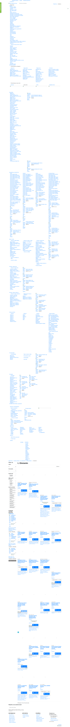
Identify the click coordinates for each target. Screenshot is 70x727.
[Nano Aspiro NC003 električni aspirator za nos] (30, 378)
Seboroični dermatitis (39, 78)
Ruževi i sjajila (12, 112)
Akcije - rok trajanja (14, 415)
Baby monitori (25, 248)
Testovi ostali (12, 391)
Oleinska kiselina (52, 328)
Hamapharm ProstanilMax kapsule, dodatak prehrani (43, 305)
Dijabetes (11, 27)
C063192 (30, 650)
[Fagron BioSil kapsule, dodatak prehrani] (37, 370)
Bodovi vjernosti (27, 453)
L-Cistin (50, 344)
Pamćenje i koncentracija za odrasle (16, 15)
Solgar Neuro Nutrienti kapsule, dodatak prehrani (33, 485)
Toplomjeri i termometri (27, 243)
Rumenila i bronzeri (13, 113)
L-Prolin (50, 350)
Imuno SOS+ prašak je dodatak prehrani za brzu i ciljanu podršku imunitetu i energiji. (22, 669)
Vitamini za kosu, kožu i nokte (16, 44)
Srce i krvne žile (13, 33)
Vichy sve (11, 204)
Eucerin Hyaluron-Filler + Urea (28, 190)
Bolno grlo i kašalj (13, 9)
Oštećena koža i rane (14, 107)
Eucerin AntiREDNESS (27, 176)
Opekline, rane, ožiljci (14, 53)
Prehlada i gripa (13, 6)
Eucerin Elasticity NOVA (27, 189)
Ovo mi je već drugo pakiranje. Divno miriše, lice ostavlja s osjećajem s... (12, 529)
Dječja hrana (12, 248)
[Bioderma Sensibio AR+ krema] (29, 169)
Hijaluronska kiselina (39, 316)
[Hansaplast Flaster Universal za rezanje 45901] (20, 388)
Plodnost (37, 261)
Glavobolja (12, 24)
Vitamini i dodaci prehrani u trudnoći (41, 264)
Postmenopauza (13, 32)
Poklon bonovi (13, 416)
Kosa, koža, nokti (13, 52)
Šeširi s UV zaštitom (52, 75)
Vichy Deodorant (13, 191)
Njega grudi (25, 78)
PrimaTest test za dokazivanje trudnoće (24, 382)
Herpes (11, 58)
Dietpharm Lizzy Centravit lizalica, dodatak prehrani (55, 249)
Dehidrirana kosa (39, 79)
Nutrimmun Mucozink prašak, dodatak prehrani (56, 497)
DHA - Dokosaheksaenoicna (54, 316)
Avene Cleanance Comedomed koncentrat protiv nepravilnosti (42, 194)
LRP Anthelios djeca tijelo (53, 178)
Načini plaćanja (26, 447)
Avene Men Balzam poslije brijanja (42, 301)
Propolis (50, 334)
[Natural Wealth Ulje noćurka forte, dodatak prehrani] (24, 281)
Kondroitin (37, 319)
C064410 (19, 689)
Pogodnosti (13, 409)
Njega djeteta (12, 241)
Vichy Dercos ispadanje (14, 181)
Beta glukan (38, 321)
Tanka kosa (38, 81)
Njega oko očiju (13, 73)
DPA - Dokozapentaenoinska (54, 319)
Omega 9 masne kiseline (53, 327)
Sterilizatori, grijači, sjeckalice (28, 246)
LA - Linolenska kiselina (53, 326)
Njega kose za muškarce (14, 304)
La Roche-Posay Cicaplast (53, 180)
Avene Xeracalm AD (39, 190)
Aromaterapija (13, 354)
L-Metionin (50, 343)
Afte (11, 57)
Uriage (12, 433)
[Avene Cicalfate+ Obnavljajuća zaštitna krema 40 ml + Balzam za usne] (26, 414)
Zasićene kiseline (52, 329)
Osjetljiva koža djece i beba (15, 243)
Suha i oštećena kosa (39, 72)
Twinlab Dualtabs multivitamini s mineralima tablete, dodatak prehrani (44, 498)
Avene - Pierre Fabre (14, 429)
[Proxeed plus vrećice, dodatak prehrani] (37, 295)
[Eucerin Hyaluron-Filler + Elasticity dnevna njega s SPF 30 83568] (24, 222)
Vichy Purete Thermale (14, 187)
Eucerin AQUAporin (26, 178)
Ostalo (11, 160)
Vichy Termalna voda (14, 188)
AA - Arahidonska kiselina (53, 325)
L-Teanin (50, 345)
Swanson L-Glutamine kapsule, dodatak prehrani (22, 686)
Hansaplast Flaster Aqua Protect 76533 (13, 550)
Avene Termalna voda (39, 185)
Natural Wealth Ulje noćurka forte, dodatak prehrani (30, 281)
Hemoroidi (12, 38)
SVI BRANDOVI (42, 432)
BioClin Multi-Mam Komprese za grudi (29, 270)
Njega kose (12, 128)
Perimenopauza (13, 31)
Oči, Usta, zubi (12, 55)
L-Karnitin (50, 340)
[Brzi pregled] (23, 481)
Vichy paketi (12, 205)
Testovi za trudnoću (13, 382)
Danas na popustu (14, 408)
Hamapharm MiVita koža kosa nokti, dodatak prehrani (33, 616)
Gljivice (11, 54)
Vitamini (12, 313)
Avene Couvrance (39, 180)
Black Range (42, 563)
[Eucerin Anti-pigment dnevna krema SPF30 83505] (24, 199)
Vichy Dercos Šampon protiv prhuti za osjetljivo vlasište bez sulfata (17, 231)
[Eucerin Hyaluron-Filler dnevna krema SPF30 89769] (29, 163)
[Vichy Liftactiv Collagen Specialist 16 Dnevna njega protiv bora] (11, 222)
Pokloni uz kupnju (14, 417)
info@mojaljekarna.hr (54, 720)
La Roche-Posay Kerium (53, 184)
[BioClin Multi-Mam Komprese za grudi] (24, 270)
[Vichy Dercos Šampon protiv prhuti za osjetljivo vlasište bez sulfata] (11, 231)
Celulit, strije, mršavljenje (27, 69)
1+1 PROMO (13, 411)
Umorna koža (12, 102)
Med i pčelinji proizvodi (53, 331)
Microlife (30, 430)
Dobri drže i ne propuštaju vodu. (12, 557)
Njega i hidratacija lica (14, 70)
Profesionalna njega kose (14, 161)
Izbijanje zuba (12, 252)
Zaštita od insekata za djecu (15, 153)
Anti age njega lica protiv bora (15, 71)
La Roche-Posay (51, 173)
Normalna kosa (38, 73)
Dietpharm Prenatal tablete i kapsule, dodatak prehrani (29, 275)
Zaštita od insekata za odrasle (15, 154)
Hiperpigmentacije (13, 105)
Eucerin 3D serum (26, 187)
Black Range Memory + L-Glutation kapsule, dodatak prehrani (45, 561)
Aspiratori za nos (13, 384)
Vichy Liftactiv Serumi (14, 198)
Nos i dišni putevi (13, 10)
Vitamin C (12, 316)
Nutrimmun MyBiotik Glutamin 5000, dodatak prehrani (56, 604)
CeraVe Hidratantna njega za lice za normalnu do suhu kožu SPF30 (36, 96)
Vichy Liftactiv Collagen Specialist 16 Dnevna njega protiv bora (17, 222)
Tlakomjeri (12, 376)
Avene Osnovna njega (39, 177)
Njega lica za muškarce (14, 75)
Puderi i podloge (13, 110)
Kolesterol (12, 36)
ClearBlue (31, 432)
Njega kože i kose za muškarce (15, 300)
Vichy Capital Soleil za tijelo (15, 178)
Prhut (37, 70)
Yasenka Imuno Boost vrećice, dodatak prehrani (56, 573)
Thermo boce (12, 399)
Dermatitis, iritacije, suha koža (15, 125)
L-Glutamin (50, 339)
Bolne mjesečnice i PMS (40, 247)
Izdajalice (11, 400)
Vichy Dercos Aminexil (14, 179)
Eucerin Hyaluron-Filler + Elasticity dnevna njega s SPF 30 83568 (30, 222)
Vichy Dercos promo (13, 180)
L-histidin (50, 351)
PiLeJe (18, 535)
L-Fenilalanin (51, 338)
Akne (37, 84)
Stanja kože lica (13, 101)
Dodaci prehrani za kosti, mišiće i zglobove (18, 41)
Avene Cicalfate (38, 178)
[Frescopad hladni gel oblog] (30, 384)
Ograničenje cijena (28, 420)
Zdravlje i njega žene (40, 240)
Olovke (11, 115)
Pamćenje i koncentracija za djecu (16, 14)
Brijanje (11, 301)
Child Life (40, 429)
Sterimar (40, 431)
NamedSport (31, 688)
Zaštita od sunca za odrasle (54, 70)
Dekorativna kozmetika (14, 109)
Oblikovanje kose (39, 76)
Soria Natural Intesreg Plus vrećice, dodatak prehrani (44, 647)
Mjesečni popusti (15, 0)
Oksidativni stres (13, 20)
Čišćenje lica (12, 69)
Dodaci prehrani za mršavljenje (41, 254)
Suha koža (12, 106)
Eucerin (24, 173)
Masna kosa (38, 71)
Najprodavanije (12, 718)
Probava (11, 45)
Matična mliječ (51, 333)
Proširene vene (12, 37)
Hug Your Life (31, 428)
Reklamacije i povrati (27, 449)
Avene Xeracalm (38, 189)
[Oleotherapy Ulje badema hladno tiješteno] (37, 360)
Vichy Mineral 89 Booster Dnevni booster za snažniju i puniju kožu (16, 211)
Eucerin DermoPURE (26, 180)
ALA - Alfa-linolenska (52, 317)
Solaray (21, 433)
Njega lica (12, 93)
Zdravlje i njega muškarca (15, 293)
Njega (37, 258)
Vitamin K (11, 319)
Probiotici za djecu (13, 51)
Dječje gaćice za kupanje (53, 76)
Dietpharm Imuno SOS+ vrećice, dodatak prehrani (22, 660)
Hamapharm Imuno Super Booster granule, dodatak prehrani (22, 561)
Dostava (26, 445)
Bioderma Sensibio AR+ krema (36, 169)
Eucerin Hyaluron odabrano (28, 184)
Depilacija (24, 75)
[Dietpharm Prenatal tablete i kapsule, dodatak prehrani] (24, 276)
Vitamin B (11, 315)
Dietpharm (22, 427)
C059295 (30, 619)
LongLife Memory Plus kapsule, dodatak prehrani (56, 534)
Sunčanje (11, 142)
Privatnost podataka (27, 455)
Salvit (40, 428)
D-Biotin (50, 342)
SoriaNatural (42, 649)
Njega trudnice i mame (40, 242)
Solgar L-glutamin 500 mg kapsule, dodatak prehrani (22, 484)
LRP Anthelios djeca (52, 179)
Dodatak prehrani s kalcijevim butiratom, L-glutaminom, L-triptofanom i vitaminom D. (56, 656)
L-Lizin (50, 346)
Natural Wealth (22, 429)
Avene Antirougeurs (39, 175)
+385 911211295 (53, 718)
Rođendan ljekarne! (26, 0)
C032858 (19, 487)
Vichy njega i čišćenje (14, 202)
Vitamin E (11, 318)
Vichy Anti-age (12, 203)
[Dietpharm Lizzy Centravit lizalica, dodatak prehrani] (50, 250)
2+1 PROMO (13, 412)
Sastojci (37, 313)
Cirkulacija (12, 39)
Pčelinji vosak (51, 336)
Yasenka (30, 649)
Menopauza (12, 25)
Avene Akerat (38, 174)
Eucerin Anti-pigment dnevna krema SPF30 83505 (30, 199)
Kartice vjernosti (14, 414)
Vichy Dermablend (13, 192)
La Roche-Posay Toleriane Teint (54, 199)
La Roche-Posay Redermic (53, 190)
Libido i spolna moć (13, 296)
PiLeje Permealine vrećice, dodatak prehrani (21, 533)
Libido (37, 260)
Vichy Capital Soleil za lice (15, 177)
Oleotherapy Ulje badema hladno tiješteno (42, 360)
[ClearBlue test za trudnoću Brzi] (20, 377)
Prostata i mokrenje (13, 295)
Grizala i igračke (26, 247)
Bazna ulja (12, 355)
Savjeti (21, 0)
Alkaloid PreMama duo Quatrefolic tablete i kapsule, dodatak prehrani (30, 288)
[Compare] (22, 481)
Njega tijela (25, 70)
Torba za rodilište (27, 251)
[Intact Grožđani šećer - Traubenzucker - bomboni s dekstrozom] (10, 537)
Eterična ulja (12, 356)
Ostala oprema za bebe (27, 250)
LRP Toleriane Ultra (52, 196)
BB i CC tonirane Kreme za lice (15, 76)
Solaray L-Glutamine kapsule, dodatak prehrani (33, 533)
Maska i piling (12, 74)
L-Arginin (50, 341)
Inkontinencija (12, 394)
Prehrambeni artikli (27, 355)
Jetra (11, 62)
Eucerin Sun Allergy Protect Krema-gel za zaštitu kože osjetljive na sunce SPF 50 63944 (30, 209)
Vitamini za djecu (13, 321)
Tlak (11, 35)
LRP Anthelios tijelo (52, 176)
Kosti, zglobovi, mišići (14, 40)
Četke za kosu (12, 159)
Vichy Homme (12, 189)
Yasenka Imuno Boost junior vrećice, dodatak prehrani (33, 647)
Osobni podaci (25, 714)
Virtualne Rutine (28, 408)
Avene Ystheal (38, 188)
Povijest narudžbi (26, 715)
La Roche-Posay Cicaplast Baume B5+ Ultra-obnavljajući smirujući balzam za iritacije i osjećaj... (55, 230)
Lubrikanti (37, 256)
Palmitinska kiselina (52, 330)
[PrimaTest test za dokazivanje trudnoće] (20, 382)
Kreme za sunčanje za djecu (54, 69)
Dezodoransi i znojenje (27, 76)
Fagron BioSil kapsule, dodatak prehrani (43, 370)
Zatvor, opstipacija (13, 47)
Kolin (36, 317)
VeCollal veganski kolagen (40, 323)
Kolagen (37, 320)
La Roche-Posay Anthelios (53, 174)
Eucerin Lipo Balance (26, 195)
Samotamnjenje (51, 73)
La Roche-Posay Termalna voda (54, 181)
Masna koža (12, 103)
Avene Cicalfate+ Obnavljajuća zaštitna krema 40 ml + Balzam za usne (32, 414)
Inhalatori (11, 379)
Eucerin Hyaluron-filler (27, 182)
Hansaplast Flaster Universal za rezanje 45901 (25, 388)
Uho (10, 11)
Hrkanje (11, 30)
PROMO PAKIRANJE (14, 413)
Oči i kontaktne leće (13, 56)
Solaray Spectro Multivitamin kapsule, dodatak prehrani (44, 533)
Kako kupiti (26, 451)
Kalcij (24, 315)
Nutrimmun (53, 499)
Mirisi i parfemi (12, 114)
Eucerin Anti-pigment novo (28, 175)
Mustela (40, 427)
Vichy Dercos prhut (13, 183)
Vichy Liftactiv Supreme (14, 197)
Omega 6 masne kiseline (53, 320)
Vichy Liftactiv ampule (14, 196)
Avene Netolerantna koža (40, 182)
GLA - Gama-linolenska (53, 323)
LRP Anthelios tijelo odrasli (53, 177)
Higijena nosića (12, 251)
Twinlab (41, 500)
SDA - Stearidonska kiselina (54, 318)
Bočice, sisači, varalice (27, 244)
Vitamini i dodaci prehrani (40, 259)
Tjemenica (12, 254)
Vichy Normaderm (13, 185)
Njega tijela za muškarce (14, 303)
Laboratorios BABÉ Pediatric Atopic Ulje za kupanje (55, 255)
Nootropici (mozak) (13, 19)
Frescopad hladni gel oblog (34, 384)
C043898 (19, 536)
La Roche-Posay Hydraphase (54, 183)
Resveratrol (38, 322)
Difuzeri (11, 359)
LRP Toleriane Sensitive (53, 198)
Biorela (21, 430)
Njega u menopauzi (39, 249)
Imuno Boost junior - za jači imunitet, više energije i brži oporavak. (33, 656)
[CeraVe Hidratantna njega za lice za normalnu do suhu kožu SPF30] (29, 96)
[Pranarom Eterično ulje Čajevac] (37, 355)
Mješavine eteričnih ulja (14, 357)
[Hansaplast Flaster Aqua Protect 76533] (10, 550)
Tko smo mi (11, 714)
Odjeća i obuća (12, 390)
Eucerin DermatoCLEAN (27, 179)
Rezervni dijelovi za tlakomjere (13, 378)
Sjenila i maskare (13, 111)
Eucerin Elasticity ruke (27, 188)
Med (49, 332)
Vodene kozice (12, 255)
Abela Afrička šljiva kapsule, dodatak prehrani (42, 309)
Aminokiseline (51, 337)
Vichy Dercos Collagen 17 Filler (15, 184)
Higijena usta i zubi (13, 59)
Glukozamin (38, 315)
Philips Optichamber (13, 398)
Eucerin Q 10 (25, 181)
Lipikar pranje (51, 186)
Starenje (12, 84)
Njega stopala (25, 71)
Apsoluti (11, 358)
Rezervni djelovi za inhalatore (13, 381)
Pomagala (12, 375)
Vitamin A (11, 314)
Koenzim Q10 (38, 318)
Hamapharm (22, 428)
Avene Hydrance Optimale (40, 183)
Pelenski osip (12, 244)
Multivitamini (12, 320)
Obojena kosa (38, 77)
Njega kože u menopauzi (14, 26)
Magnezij (24, 316)
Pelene (24, 249)
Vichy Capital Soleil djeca (14, 175)
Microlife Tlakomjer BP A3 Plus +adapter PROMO (25, 394)
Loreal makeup (12, 116)
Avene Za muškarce (39, 184)
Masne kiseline (52, 313)
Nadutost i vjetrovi (13, 49)
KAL (20, 432)
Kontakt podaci (26, 444)
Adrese (24, 717)
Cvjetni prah (51, 335)
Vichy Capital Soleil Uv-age (15, 176)
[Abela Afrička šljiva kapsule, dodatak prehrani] (37, 309)
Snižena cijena (11, 715)
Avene (37, 173)
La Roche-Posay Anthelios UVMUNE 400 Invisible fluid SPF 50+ (56, 204)
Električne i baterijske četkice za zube (17, 60)
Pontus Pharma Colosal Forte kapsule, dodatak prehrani (56, 647)
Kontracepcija (12, 287)
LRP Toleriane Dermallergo (53, 197)
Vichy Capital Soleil (13, 174)
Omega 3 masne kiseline (53, 314)
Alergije (11, 23)
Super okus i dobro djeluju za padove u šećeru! (12, 544)
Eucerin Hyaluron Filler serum (28, 183)
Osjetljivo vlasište (39, 74)
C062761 (19, 663)
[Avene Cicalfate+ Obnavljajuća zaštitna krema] (37, 200)
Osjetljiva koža (52, 84)
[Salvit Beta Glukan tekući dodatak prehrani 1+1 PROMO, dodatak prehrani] (50, 243)
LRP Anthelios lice (52, 175)
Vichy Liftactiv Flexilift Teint (15, 201)
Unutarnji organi (13, 61)
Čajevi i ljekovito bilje (27, 354)
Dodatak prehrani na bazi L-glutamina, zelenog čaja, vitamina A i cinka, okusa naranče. (22, 542)
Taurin (50, 348)
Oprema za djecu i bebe (28, 240)
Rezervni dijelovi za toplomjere (13, 388)
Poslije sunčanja (51, 71)
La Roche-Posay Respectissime (54, 191)
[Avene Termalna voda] (37, 204)
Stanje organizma (13, 12)
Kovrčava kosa (38, 80)
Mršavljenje (12, 29)
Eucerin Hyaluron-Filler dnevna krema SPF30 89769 (36, 163)
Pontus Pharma (54, 649)
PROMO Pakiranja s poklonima (16, 410)
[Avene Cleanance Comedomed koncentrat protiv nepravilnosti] (37, 194)
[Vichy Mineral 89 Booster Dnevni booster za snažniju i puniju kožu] (11, 211)
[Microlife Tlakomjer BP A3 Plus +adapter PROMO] (20, 394)
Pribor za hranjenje (26, 245)
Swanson (19, 688)
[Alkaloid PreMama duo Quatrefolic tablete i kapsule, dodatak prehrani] (24, 288)
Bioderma (12, 430)
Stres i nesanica (13, 17)
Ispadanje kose (38, 69)
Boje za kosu (12, 137)
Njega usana (12, 72)
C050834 (41, 536)
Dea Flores (40, 430)
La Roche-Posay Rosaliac (53, 192)
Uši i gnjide (12, 256)
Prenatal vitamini (39, 245)
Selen (24, 318)
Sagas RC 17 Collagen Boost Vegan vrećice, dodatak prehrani (44, 604)
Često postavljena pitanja (27, 458)
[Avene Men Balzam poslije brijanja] (37, 301)
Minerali (25, 313)
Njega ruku (25, 73)
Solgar (21, 431)
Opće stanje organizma (14, 16)
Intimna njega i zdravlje (40, 255)
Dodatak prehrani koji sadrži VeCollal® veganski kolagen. (44, 612)
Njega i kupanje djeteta (14, 242)
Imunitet (11, 8)
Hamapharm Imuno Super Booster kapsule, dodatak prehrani (33, 561)
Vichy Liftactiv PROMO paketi (15, 199)
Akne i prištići (12, 108)
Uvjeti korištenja (27, 456)
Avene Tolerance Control (40, 186)
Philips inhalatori (13, 397)
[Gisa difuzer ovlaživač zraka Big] (37, 365)
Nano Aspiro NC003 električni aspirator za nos (34, 378)
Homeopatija (26, 357)
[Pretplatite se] (24, 707)
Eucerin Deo (25, 194)
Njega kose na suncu (52, 74)
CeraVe (12, 432)
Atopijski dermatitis (13, 247)
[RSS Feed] (11, 513)
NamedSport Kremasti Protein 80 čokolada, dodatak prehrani (33, 686)
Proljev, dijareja (12, 48)
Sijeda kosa (38, 75)
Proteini (50, 349)
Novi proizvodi (11, 717)
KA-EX (41, 687)
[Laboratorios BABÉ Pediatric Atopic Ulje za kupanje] (50, 256)
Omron (30, 427)
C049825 (41, 501)
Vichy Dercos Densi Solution (15, 182)
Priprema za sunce (52, 72)
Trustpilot (59, 724)
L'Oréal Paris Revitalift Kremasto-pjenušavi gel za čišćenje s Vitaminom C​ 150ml (13, 518)
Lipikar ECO (51, 187)
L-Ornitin (50, 347)
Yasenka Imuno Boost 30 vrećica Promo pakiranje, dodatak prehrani (22, 604)
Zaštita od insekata (13, 152)
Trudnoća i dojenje (39, 241)
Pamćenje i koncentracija (14, 13)
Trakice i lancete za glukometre (15, 28)
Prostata (11, 63)
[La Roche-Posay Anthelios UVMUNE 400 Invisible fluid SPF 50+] (50, 204)
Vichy (11, 173)
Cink (23, 317)
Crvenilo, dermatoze (13, 104)
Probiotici (11, 50)
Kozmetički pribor (13, 155)
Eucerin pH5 (25, 193)
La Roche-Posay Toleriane (53, 195)
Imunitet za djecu (13, 7)
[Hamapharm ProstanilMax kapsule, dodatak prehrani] (37, 305)
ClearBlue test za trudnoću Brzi (25, 377)
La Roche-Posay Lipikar (53, 185)
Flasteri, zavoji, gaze (13, 383)
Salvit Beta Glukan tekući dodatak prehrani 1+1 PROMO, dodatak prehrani (55, 243)
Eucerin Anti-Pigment (26, 174)
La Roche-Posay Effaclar (53, 182)
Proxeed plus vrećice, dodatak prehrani (42, 295)
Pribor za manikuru (26, 74)
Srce (11, 34)
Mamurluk (12, 21)
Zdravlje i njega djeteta (15, 240)
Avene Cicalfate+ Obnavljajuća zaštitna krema (42, 199)
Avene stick (38, 181)
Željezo (24, 314)
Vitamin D (12, 317)
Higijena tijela (25, 77)
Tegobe (11, 22)
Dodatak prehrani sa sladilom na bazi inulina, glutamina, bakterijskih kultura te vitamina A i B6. (45, 656)
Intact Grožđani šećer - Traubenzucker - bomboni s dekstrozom (13, 536)
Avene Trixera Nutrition (40, 187)
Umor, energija (12, 18)
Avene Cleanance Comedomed (41, 179)
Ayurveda (25, 359)
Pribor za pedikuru (26, 72)
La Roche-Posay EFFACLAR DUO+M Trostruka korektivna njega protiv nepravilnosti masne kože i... (55, 215)
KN (40, 688)
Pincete (11, 158)
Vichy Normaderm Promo (14, 186)
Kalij (23, 319)
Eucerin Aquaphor (26, 177)
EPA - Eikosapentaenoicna (53, 315)
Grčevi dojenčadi (13, 253)
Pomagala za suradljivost (12, 395)
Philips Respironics (13, 396)
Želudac (11, 46)
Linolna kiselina (51, 324)
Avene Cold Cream (39, 176)
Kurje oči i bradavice (13, 389)
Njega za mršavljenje (39, 253)
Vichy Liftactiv (12, 193)
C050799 (30, 536)
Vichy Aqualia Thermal (14, 190)
